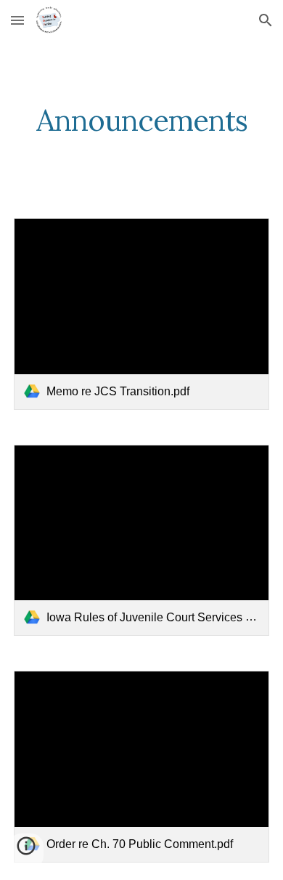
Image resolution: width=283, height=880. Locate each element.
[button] (17, 20)
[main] (141, 120)
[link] (141, 314)
